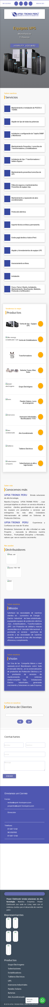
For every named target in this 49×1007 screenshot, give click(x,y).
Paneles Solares (14, 989)
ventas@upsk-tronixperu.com (19, 802)
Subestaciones (14, 968)
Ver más (25, 45)
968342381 (40, 3)
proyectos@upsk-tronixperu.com (21, 806)
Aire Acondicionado (16, 997)
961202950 (7, 3)
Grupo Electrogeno (16, 964)
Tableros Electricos (16, 977)
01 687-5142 (13, 836)
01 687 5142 (13, 829)
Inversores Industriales (17, 985)
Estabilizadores (14, 973)
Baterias (11, 993)
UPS (9, 981)
